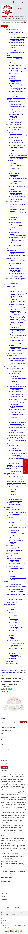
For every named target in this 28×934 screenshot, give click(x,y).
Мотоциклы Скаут (14, 373)
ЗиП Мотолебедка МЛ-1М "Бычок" (18, 135)
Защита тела (13, 642)
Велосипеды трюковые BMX (16, 479)
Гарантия (3, 902)
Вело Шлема (10, 661)
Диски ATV (12, 265)
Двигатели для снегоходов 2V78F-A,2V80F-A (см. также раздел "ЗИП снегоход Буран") (18, 335)
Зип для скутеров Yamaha (16, 194)
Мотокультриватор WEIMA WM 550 (18, 144)
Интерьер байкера (14, 560)
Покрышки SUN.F (14, 266)
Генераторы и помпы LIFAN (16, 589)
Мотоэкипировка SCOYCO (13, 632)
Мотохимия (13, 247)
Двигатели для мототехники (13, 342)
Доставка (3, 896)
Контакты (3, 905)
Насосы (12, 234)
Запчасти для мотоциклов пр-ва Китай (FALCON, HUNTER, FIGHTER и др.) (18, 108)
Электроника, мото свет (12, 566)
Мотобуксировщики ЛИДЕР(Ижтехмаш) (16, 386)
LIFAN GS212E (13, 76)
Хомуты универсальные (15, 239)
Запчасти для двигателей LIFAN (14, 57)
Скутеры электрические (15, 461)
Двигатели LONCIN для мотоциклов (18, 348)
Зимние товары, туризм (12, 663)
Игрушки (9, 515)
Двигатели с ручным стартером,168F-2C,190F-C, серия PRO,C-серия (18, 301)
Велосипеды (10, 475)
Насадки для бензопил (12, 583)
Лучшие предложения (12, 29)
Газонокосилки (13, 163)
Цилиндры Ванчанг (14, 117)
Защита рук (10, 545)
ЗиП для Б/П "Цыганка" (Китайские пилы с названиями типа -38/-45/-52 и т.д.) (17, 167)
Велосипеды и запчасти (9, 473)
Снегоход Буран (14, 216)
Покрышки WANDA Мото (16, 263)
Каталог (11, 669)
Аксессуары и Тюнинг (9, 507)
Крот (11, 139)
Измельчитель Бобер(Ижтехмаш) (15, 368)
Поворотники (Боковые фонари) (17, 570)
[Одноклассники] (4, 689)
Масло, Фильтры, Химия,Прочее (14, 229)
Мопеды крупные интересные (17, 447)
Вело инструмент (14, 488)
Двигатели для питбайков (16, 343)
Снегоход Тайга (14, 219)
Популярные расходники (16, 181)
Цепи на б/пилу (14, 180)
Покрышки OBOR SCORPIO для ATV (18, 275)
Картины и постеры (14, 561)
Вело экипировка (11, 606)
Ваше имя (3, 763)
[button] (25, 696)
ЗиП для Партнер (14, 170)
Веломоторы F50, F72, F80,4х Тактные (15, 481)
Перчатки (12, 607)
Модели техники (14, 517)
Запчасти (6, 35)
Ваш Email (3, 761)
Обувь (11, 637)
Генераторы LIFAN (11, 286)
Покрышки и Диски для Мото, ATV (15, 258)
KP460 (11, 75)
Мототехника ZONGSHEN (16, 456)
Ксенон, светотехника (15, 573)
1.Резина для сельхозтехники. (17, 153)
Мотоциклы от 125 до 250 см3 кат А (18, 453)
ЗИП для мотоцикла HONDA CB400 (18, 186)
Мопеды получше (14, 448)
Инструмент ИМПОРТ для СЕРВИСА (18, 596)
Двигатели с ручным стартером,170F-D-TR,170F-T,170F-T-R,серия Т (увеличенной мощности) (18, 291)
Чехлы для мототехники (12, 553)
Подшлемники (13, 653)
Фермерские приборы (12, 597)
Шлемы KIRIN (13, 629)
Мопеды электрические (16, 450)
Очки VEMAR (13, 658)
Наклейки (12, 522)
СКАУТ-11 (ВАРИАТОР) (15, 375)
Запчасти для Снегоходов (13, 201)
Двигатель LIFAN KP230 (15, 81)
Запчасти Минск (15, 672)
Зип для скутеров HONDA (16, 191)
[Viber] (6, 689)
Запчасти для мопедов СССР (13, 126)
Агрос (11, 132)
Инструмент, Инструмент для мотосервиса (17, 594)
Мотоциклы (10, 452)
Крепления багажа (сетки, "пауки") (18, 538)
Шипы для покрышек (15, 271)
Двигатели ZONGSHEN (15, 347)
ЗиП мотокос (13, 176)
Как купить (4, 893)
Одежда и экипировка (9, 604)
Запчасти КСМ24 (14, 283)
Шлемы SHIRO (13, 615)
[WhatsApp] (9, 689)
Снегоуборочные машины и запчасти (15, 466)
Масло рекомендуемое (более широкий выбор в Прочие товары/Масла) (18, 363)
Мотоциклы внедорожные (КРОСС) (18, 458)
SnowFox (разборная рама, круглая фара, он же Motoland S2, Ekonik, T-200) (18, 204)
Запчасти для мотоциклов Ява (17, 52)
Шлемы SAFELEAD (14, 614)
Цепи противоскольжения (16, 276)
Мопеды (9, 443)
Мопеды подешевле (15, 445)
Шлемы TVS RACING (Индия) (16, 627)
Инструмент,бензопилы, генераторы (15, 588)
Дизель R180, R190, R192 (16, 134)
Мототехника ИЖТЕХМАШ (10, 366)
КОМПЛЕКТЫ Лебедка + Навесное (18, 440)
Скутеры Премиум (14, 463)
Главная (3, 891)
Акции (5, 27)
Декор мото (13, 537)
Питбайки (9, 465)
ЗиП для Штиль (14, 175)
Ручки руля (13, 542)
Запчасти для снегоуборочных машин (16, 278)
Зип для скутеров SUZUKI (16, 193)
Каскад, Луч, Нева (14, 137)
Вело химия (13, 489)
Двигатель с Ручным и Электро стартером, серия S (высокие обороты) (17, 296)
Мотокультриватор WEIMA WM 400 (18, 155)
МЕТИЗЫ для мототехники (16, 540)
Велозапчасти (10, 484)
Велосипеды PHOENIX (12, 478)
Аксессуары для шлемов (16, 524)
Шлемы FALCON (14, 612)
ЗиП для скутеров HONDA (16, 199)
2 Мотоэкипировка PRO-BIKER (17, 656)
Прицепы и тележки (12, 468)
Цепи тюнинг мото (14, 119)
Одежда (12, 609)
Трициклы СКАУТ (14, 376)
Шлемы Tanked (13, 617)
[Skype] (11, 689)
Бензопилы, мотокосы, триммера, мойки (16, 586)
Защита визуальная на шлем (17, 568)
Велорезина (13, 491)
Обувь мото (13, 647)
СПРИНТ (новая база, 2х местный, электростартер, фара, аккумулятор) (18, 380)
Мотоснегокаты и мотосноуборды (18, 422)
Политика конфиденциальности (10, 907)
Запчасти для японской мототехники (15, 185)
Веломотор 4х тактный (15, 127)
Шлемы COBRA (13, 620)
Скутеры (9, 460)
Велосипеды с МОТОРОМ (13, 502)
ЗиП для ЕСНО (13, 183)
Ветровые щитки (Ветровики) (14, 556)
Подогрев (12, 579)
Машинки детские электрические (15, 470)
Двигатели (6, 284)
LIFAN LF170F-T (13, 78)
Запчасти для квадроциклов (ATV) (18, 103)
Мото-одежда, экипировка (13, 640)
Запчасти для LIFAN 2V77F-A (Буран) (18, 71)
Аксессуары (13, 162)
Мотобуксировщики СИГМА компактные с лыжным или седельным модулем (16, 396)
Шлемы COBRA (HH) (15, 622)
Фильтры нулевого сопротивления (18, 235)
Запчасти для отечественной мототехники (17, 37)
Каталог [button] (4, 26)
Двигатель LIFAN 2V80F (15, 80)
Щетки (12, 525)
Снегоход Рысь (13, 217)
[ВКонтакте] (2, 689)
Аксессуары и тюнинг (12, 519)
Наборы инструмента (12, 602)
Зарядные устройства (15, 232)
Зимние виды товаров (15, 665)
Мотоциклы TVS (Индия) (16, 455)
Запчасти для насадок (15, 584)
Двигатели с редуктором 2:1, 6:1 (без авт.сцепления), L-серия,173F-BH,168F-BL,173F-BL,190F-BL (18, 321)
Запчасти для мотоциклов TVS (14, 124)
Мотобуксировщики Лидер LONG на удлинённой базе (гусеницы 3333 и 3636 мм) (18, 429)
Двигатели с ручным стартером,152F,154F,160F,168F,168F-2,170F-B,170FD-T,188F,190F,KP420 (18, 313)
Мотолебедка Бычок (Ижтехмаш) (15, 438)
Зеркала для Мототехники (13, 555)
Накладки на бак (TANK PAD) (17, 520)
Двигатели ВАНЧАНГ (15, 345)
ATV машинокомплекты (15, 371)
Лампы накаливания (15, 244)
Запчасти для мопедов (15, 104)
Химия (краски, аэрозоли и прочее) (18, 237)
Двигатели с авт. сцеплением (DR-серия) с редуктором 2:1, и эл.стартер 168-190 (18, 326)
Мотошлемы (10, 610)
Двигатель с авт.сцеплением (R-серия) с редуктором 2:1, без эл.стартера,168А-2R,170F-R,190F (18, 331)
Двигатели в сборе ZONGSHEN (17, 357)
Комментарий (4, 757)
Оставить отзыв (4, 744)
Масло (12, 230)
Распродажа (10, 31)
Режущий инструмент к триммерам (18, 178)
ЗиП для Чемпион (14, 173)
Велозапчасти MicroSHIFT (16, 501)
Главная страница (5, 669)
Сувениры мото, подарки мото (14, 558)
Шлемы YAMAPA (14, 619)
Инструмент (7, 581)
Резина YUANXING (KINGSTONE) (17, 273)
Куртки (12, 660)
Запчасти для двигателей (16, 101)
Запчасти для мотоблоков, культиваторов (16, 130)
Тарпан (12, 152)
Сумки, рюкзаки (14, 655)
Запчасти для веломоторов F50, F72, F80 (16, 483)
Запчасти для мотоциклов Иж (17, 39)
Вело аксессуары (14, 486)
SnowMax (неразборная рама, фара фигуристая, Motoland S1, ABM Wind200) (18, 209)
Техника (6, 442)
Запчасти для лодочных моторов (14, 221)
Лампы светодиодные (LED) (16, 245)
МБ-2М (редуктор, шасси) (16, 140)
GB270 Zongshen (14, 73)
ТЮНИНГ (12, 543)
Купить (23, 722)
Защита (12, 635)
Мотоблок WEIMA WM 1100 (16, 142)
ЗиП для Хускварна (14, 171)
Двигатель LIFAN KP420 (15, 83)
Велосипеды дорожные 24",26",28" (18, 476)
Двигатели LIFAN (11, 288)
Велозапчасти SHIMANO (16, 499)
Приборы (12, 571)
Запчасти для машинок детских (17, 471)
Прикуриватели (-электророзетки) (18, 578)
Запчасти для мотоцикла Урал (17, 40)
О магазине (4, 899)
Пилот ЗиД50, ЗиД (14, 129)
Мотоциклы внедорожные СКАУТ (15, 370)
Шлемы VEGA (13, 630)
